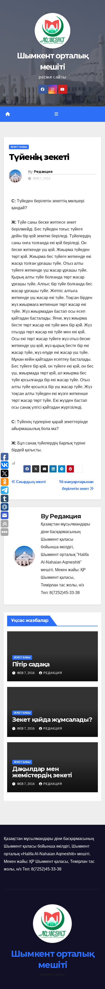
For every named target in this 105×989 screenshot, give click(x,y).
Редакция (43, 171)
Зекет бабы (18, 146)
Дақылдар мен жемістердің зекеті (42, 772)
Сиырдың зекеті (30, 482)
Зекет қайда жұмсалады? (52, 719)
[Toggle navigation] (56, 114)
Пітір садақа (30, 664)
